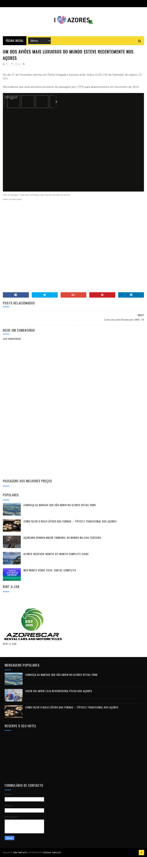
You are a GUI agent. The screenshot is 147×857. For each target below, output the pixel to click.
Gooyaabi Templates (52, 852)
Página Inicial (14, 41)
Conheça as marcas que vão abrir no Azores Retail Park (59, 505)
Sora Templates (20, 852)
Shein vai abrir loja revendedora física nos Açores (58, 691)
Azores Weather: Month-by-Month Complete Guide (56, 554)
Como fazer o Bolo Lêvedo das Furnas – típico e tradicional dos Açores (70, 521)
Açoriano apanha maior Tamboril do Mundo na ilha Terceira (62, 537)
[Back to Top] (141, 852)
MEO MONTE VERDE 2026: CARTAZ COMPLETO (49, 570)
